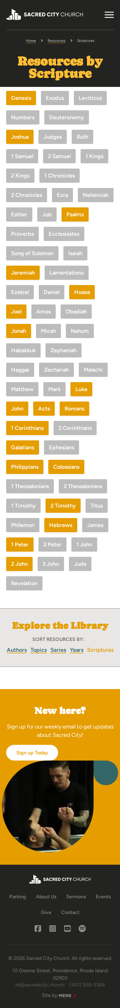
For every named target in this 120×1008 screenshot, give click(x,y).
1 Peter (20, 544)
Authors (17, 650)
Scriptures (100, 650)
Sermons (76, 897)
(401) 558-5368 (87, 985)
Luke (81, 389)
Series (58, 650)
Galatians (22, 447)
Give (46, 912)
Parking (17, 897)
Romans (74, 408)
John (17, 408)
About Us (46, 897)
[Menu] (109, 14)
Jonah (18, 331)
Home (31, 41)
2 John (19, 564)
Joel (16, 311)
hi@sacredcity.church (40, 985)
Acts (44, 408)
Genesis (21, 98)
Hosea (82, 292)
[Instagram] (52, 928)
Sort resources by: (58, 639)
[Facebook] (38, 928)
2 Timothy (63, 505)
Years (76, 650)
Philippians (24, 466)
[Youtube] (67, 928)
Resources (57, 41)
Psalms (75, 214)
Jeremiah (23, 272)
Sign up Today (32, 753)
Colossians (66, 466)
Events (103, 897)
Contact (70, 912)
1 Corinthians (27, 428)
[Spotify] (82, 928)
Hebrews (60, 525)
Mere (64, 995)
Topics (38, 650)
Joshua (20, 136)
